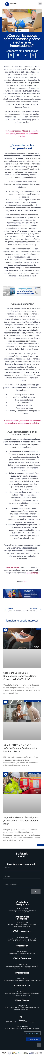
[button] (40, 3)
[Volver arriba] (39, 1045)
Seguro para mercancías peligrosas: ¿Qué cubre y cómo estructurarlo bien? (21, 820)
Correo (6, 882)
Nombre (6, 865)
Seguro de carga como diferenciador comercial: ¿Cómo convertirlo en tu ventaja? (19, 676)
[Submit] (36, 891)
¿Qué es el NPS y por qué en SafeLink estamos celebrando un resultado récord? (20, 748)
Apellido (6, 873)
